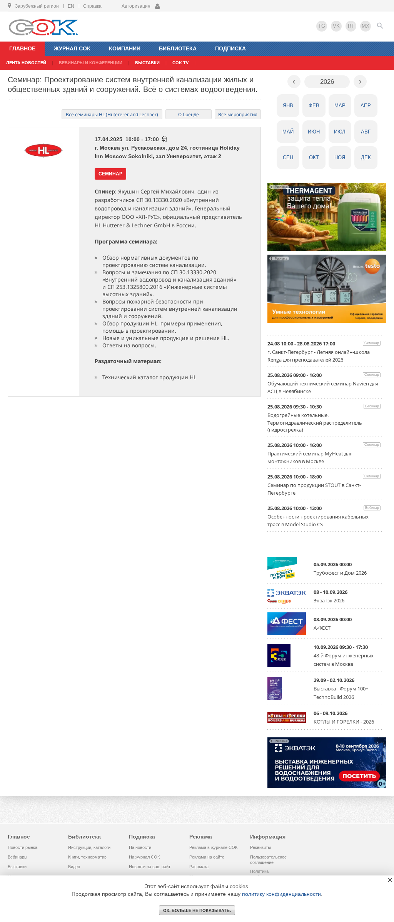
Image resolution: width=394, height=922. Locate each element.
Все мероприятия (237, 114)
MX (365, 26)
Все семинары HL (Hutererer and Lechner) (112, 114)
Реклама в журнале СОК (213, 847)
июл (340, 132)
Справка (92, 6)
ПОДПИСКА (230, 48)
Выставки (17, 866)
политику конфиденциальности (281, 894)
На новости (140, 847)
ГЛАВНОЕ (22, 48)
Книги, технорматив (87, 857)
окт (314, 157)
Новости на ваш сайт (149, 866)
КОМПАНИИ (124, 48)
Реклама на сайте (206, 857)
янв (288, 105)
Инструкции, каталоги (89, 847)
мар (340, 105)
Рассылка (199, 866)
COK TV (180, 62)
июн (314, 132)
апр (366, 105)
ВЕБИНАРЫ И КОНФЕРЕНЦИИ (90, 62)
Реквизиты (260, 847)
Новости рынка (22, 847)
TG (321, 26)
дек (366, 157)
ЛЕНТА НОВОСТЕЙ (26, 62)
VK (336, 26)
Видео (74, 866)
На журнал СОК (144, 857)
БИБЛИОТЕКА (178, 48)
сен (288, 157)
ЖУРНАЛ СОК (72, 48)
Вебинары (17, 857)
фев (314, 105)
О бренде (188, 114)
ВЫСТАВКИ (147, 62)
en (71, 6)
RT (351, 26)
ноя (339, 157)
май (288, 132)
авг (366, 132)
